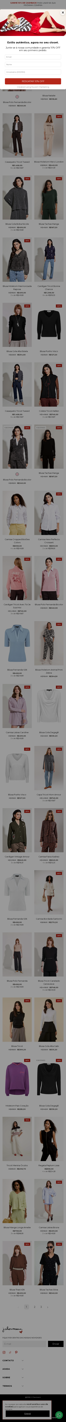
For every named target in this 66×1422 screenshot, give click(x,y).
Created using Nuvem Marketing (33, 87)
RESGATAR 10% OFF (33, 81)
